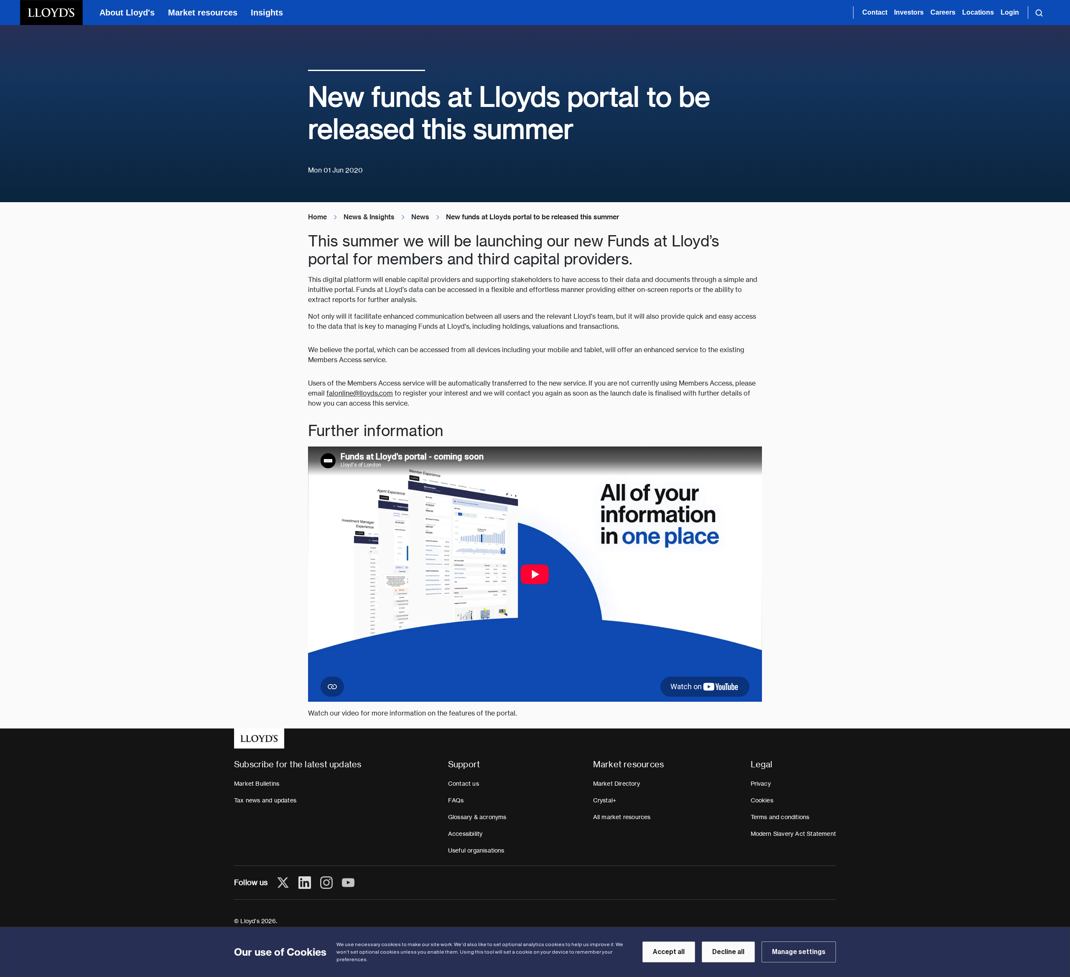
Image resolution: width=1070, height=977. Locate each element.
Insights (267, 12)
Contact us (463, 783)
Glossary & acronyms (477, 817)
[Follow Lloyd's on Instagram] (326, 882)
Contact (874, 12)
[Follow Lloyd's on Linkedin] (304, 882)
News (420, 217)
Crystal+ (605, 800)
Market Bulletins (256, 783)
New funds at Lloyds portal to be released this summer (532, 217)
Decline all (728, 952)
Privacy (761, 783)
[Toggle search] (1039, 12)
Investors (909, 12)
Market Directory (616, 783)
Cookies (762, 800)
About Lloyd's (127, 12)
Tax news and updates (265, 800)
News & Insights (369, 217)
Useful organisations (476, 850)
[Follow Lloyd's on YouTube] (348, 882)
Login (1010, 12)
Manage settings (798, 952)
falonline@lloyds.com (359, 393)
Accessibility (465, 833)
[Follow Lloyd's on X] (283, 882)
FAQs (456, 800)
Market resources (202, 12)
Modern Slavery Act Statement (793, 833)
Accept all (669, 952)
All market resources (622, 817)
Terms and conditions (780, 817)
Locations (978, 12)
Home (317, 217)
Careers (942, 12)
